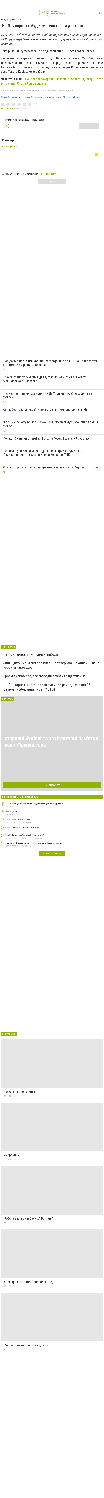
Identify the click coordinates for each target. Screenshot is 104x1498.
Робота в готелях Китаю (20, 1092)
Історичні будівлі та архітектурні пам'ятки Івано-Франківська (50, 741)
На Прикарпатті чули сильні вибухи (30, 654)
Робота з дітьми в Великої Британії (28, 1218)
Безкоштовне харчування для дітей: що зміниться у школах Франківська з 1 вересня (44, 379)
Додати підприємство (52, 853)
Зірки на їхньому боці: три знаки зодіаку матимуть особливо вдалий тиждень (50, 424)
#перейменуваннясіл (52, 97)
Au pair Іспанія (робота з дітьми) (27, 1345)
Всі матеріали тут (52, 785)
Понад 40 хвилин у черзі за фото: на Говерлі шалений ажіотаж (46, 438)
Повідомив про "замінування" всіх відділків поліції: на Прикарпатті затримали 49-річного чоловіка (50, 363)
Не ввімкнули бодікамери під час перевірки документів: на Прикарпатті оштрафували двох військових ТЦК (44, 453)
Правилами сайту (48, 174)
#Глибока (67, 97)
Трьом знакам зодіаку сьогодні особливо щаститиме (44, 676)
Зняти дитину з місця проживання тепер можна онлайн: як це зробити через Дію (51, 665)
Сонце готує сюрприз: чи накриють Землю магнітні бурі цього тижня (51, 467)
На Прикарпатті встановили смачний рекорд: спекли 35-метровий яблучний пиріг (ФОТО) (47, 687)
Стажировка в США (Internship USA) (28, 1282)
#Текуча (76, 97)
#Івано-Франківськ (9, 97)
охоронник (11, 1155)
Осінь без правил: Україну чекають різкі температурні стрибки (46, 410)
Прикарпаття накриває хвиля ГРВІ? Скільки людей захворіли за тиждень (47, 395)
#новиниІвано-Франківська (30, 97)
